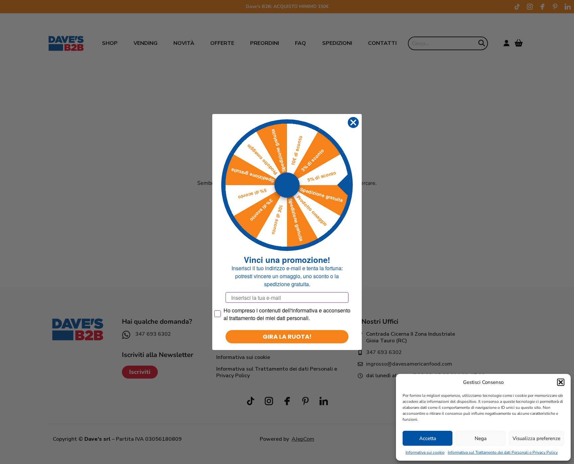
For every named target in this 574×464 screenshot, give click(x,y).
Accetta (427, 438)
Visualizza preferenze (536, 438)
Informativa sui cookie (425, 452)
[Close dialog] (353, 122)
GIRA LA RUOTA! (287, 336)
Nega (481, 438)
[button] (560, 382)
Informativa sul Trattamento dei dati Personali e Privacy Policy (503, 452)
